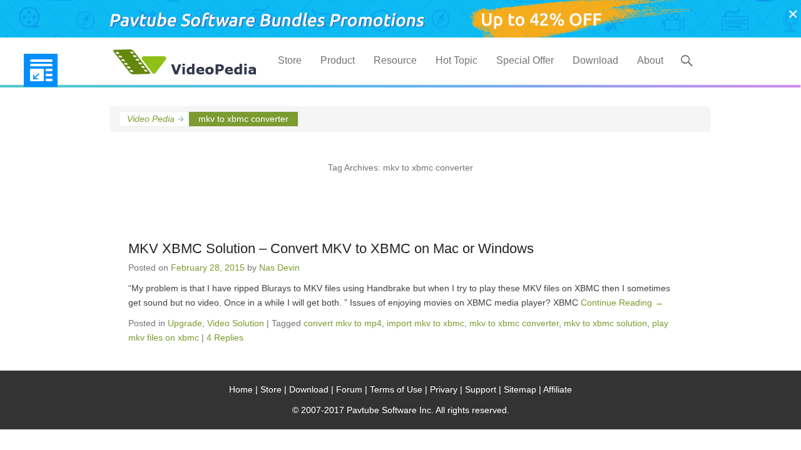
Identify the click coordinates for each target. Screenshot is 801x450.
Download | (311, 389)
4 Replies (225, 337)
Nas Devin (279, 267)
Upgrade (185, 323)
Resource (395, 60)
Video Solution (235, 323)
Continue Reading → (622, 303)
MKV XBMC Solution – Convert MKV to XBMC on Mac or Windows (331, 248)
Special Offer (525, 60)
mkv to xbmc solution (605, 323)
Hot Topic (456, 60)
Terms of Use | (398, 389)
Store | (273, 389)
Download (595, 60)
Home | (243, 389)
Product (337, 60)
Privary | (446, 389)
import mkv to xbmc (425, 323)
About (650, 60)
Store (290, 60)
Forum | (351, 389)
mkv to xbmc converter (514, 323)
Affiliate (557, 389)
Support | (483, 389)
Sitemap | (522, 389)
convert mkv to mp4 (343, 323)
